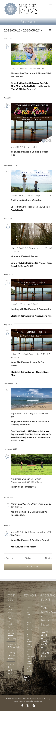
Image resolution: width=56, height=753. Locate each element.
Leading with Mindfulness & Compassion (31, 309)
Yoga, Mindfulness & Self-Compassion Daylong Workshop (30, 423)
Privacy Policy (17, 699)
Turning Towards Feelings (10, 655)
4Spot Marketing (19, 701)
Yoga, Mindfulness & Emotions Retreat (30, 540)
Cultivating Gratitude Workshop (26, 200)
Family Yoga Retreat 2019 (23, 486)
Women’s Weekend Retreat (24, 256)
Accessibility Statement (34, 701)
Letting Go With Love (10, 668)
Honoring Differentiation (10, 645)
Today (28, 558)
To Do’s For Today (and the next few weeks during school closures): (10, 622)
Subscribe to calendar (28, 567)
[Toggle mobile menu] (50, 4)
